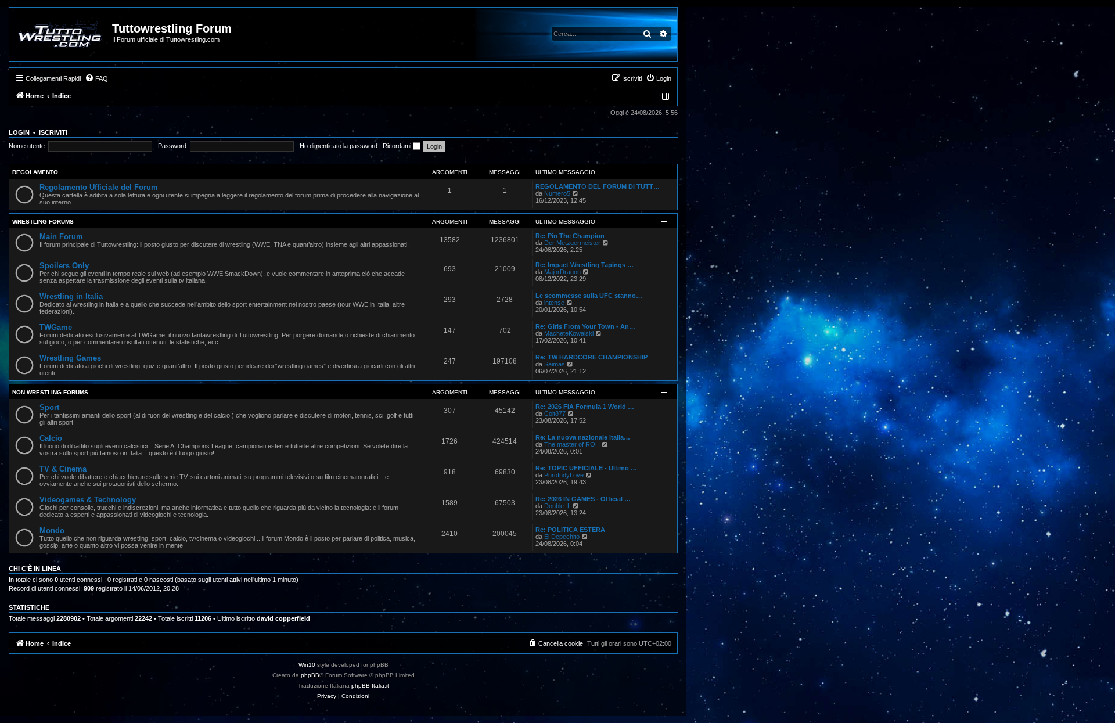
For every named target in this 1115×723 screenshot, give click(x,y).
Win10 (306, 664)
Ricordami (398, 145)
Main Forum (61, 236)
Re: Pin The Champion (570, 235)
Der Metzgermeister (572, 242)
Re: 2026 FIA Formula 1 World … (584, 406)
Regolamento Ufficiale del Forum (98, 187)
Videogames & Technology (87, 499)
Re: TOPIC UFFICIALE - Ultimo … (586, 468)
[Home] (61, 34)
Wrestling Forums (43, 221)
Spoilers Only (64, 265)
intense (554, 302)
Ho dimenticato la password (338, 145)
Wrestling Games (70, 358)
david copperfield (283, 618)
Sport (49, 407)
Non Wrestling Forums (50, 392)
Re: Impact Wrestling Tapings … (584, 264)
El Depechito (562, 536)
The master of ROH (572, 444)
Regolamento (35, 172)
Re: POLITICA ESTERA (570, 529)
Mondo (51, 530)
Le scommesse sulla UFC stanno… (588, 295)
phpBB (310, 675)
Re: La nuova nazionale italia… (582, 437)
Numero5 (557, 193)
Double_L (557, 505)
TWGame (55, 327)
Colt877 (555, 413)
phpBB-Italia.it (370, 685)
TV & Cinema (63, 469)
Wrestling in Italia (71, 296)
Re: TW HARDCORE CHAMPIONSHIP (591, 357)
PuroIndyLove (564, 475)
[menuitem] (96, 78)
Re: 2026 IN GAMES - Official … (583, 498)
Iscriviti (53, 132)
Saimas (554, 364)
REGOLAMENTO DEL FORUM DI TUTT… (597, 186)
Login (19, 132)
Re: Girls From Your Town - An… (585, 326)
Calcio (50, 438)
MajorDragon (562, 271)
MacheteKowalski (569, 333)
